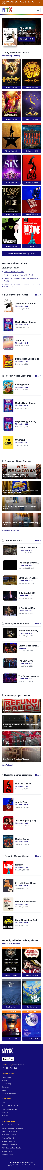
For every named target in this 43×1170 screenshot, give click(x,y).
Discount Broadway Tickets (14, 272)
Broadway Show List (8, 1141)
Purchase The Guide (8, 1138)
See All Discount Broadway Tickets (21, 254)
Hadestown (5, 1087)
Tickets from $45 (11, 119)
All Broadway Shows (10, 56)
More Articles (7, 765)
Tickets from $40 (26, 39)
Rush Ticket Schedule (9, 1135)
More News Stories (9, 530)
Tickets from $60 (32, 87)
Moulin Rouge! (6, 1077)
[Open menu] (38, 10)
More (37, 295)
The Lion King (6, 1084)
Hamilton (5, 1080)
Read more (5, 286)
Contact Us (5, 1116)
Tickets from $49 (32, 151)
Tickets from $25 (11, 214)
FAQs (3, 1102)
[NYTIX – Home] (7, 9)
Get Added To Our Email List (11, 1106)
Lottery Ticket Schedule (9, 1131)
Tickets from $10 (11, 151)
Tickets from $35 (11, 183)
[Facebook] (7, 1068)
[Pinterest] (15, 1068)
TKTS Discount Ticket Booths (11, 1148)
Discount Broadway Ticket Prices (12, 1125)
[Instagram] (3, 1068)
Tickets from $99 (11, 1039)
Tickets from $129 (11, 975)
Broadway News (7, 1151)
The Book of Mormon (9, 1093)
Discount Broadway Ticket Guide (12, 1128)
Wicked (4, 1090)
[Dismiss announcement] (39, 3)
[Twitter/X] (11, 1068)
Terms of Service (27, 1162)
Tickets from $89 (32, 975)
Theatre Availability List (9, 1109)
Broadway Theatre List (9, 1144)
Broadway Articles (7, 1154)
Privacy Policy (14, 1162)
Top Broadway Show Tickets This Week (18, 275)
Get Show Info (32, 246)
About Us (5, 1112)
